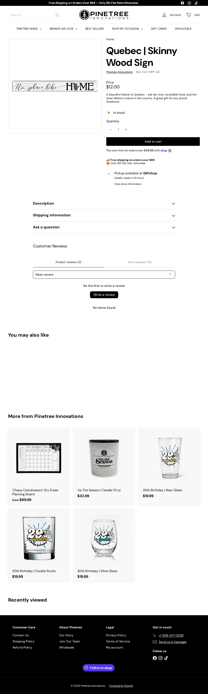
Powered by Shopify (121, 685)
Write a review (104, 295)
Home (110, 39)
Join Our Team (69, 641)
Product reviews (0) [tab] (68, 262)
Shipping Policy (23, 641)
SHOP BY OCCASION (126, 28)
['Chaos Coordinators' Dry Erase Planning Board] (38, 466)
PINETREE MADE (28, 28)
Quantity (112, 121)
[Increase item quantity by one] (125, 129)
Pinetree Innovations (58, 416)
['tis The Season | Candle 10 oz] (103, 464)
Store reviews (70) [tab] (140, 262)
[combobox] (35, 15)
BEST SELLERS (95, 28)
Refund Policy (22, 647)
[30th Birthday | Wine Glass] (103, 545)
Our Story (66, 635)
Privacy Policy (116, 635)
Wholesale (66, 647)
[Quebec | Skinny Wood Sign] (22, 372)
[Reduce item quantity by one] (110, 129)
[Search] (57, 15)
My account (114, 647)
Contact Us (21, 635)
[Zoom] (55, 86)
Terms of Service (118, 641)
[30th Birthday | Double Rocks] (38, 545)
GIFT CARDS (159, 28)
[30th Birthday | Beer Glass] (169, 464)
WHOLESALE (183, 28)
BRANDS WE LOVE (62, 28)
